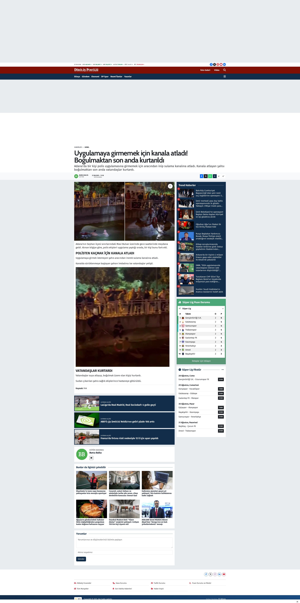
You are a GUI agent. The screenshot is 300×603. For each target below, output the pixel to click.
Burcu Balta (95, 452)
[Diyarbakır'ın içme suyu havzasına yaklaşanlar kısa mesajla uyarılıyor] (91, 480)
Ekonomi (95, 76)
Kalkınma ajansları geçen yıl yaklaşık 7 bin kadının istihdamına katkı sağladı (157, 493)
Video (216, 70)
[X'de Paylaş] (206, 176)
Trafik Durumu (159, 583)
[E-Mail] (91, 458)
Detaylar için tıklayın (201, 361)
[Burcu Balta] (81, 454)
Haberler (78, 147)
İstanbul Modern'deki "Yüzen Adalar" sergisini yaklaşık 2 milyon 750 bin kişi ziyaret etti (124, 522)
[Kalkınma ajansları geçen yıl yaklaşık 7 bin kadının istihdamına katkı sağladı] (157, 480)
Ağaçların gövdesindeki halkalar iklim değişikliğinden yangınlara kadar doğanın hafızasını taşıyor (90, 522)
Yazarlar (128, 76)
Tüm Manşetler (83, 589)
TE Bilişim (222, 599)
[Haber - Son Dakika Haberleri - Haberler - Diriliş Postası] (86, 70)
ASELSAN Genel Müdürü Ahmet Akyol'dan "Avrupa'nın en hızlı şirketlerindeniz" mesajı (155, 522)
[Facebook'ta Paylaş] (201, 176)
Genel (87, 147)
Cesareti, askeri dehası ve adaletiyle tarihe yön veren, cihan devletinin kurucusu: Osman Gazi (123, 493)
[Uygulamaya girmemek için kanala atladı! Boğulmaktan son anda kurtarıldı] (124, 211)
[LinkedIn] (219, 574)
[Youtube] (224, 574)
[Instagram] (215, 574)
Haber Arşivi (159, 589)
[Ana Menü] (225, 76)
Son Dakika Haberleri (123, 589)
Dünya (77, 76)
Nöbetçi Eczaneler (84, 583)
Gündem (85, 76)
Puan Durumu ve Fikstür (201, 583)
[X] (210, 574)
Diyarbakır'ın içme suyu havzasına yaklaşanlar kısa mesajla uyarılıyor (91, 492)
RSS (79, 599)
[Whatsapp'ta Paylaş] (210, 176)
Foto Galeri (205, 70)
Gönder (81, 559)
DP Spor (105, 76)
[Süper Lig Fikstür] (223, 370)
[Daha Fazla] (215, 176)
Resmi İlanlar (116, 76)
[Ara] (224, 70)
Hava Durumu (121, 583)
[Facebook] (206, 574)
